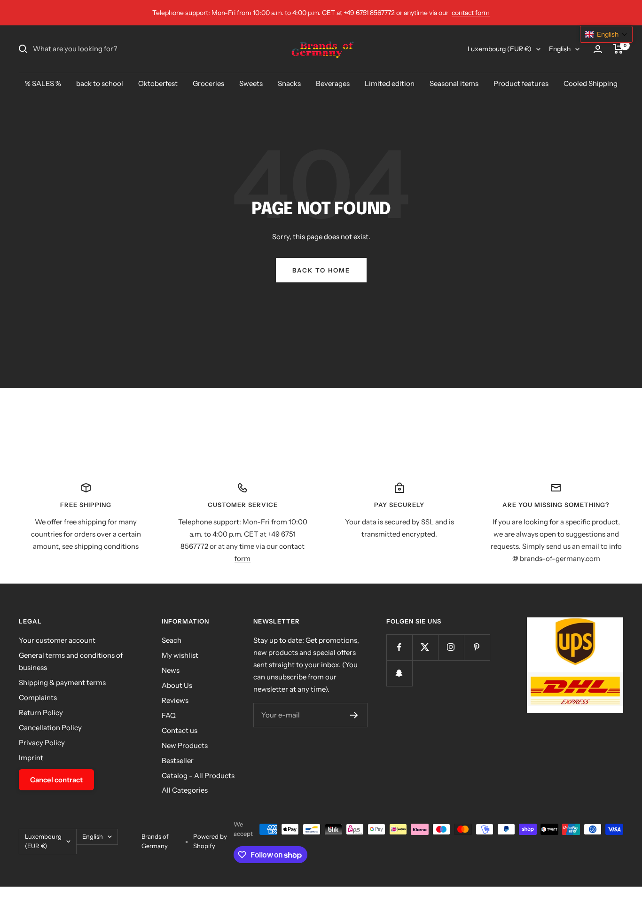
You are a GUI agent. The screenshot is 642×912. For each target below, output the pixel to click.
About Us (177, 685)
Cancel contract (56, 779)
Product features (520, 83)
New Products (185, 745)
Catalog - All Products (198, 775)
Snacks (289, 83)
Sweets (251, 83)
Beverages (333, 83)
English (560, 49)
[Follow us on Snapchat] (399, 673)
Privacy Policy (42, 742)
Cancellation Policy (50, 727)
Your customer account (57, 640)
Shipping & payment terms (62, 682)
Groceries (208, 83)
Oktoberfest (158, 83)
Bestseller (178, 760)
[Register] (354, 715)
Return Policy (41, 712)
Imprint (31, 757)
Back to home (321, 270)
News (171, 670)
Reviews (175, 700)
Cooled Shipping (591, 83)
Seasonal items (454, 83)
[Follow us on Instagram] (451, 647)
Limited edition (390, 83)
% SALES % (43, 83)
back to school (99, 83)
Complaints (38, 697)
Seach (171, 640)
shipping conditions (106, 546)
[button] (606, 34)
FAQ (169, 715)
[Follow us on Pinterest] (477, 647)
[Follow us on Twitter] (425, 647)
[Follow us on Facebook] (399, 647)
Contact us (179, 730)
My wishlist (180, 655)
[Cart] (618, 49)
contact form (471, 12)
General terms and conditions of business (71, 661)
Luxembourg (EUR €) (500, 49)
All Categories (185, 790)
